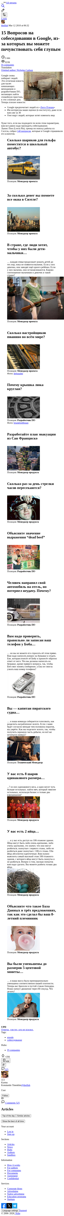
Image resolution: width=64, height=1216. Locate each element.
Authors (11, 1152)
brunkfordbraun (21, 423)
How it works (13, 1165)
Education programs (16, 1196)
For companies (14, 1170)
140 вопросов (24, 131)
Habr (17, 1213)
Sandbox (11, 1155)
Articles (10, 1144)
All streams (11, 2)
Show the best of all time (13, 1121)
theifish (4, 25)
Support (23, 1210)
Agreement (12, 1176)
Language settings (10, 1210)
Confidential (13, 1178)
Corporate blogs (14, 1188)
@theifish (25, 1085)
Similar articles (23, 1116)
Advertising (12, 1191)
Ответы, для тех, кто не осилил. (17, 1029)
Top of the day (8, 1116)
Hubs (9, 1149)
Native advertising (15, 1194)
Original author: (17, 70)
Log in (10, 1131)
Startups (11, 1199)
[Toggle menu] (2, 3)
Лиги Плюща (47, 107)
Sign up (10, 1134)
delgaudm (18, 373)
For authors (12, 1168)
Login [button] (4, 18)
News (10, 1147)
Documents (12, 1173)
